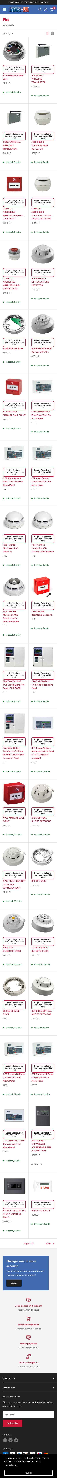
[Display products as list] (52, 33)
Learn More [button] (11, 1465)
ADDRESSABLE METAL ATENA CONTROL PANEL (14, 1214)
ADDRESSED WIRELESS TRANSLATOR (38, 79)
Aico (5, 1085)
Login (8, 67)
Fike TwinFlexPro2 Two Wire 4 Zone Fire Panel (42, 684)
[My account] (45, 9)
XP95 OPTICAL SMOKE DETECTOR (41, 819)
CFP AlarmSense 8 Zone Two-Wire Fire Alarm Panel (41, 415)
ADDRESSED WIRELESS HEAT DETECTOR (39, 145)
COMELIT (35, 86)
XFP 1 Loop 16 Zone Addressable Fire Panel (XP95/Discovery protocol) (42, 753)
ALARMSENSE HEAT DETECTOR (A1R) (41, 350)
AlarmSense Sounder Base (13, 77)
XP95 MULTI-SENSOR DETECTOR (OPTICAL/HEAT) (14, 884)
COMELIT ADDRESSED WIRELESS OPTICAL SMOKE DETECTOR (41, 213)
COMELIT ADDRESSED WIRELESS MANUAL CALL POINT (13, 213)
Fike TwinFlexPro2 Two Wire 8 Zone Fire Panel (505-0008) (13, 684)
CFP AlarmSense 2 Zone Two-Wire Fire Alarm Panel (41, 481)
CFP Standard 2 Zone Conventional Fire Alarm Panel (13, 1144)
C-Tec (34, 423)
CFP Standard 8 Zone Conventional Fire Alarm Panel (13, 1077)
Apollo (6, 83)
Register (16, 67)
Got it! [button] (28, 1473)
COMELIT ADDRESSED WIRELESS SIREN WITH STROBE (12, 283)
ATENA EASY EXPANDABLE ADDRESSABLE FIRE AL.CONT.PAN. (41, 1145)
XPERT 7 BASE (38, 881)
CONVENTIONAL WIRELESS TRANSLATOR (12, 145)
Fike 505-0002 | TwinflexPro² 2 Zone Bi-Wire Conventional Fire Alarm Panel (13, 753)
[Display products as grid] (48, 33)
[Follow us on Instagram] (16, 1440)
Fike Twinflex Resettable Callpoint (41, 613)
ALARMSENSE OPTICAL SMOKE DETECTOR (40, 282)
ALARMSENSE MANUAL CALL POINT (14, 413)
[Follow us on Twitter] (10, 1440)
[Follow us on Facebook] (5, 1440)
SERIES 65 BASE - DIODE (12, 1013)
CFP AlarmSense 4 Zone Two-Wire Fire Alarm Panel (13, 481)
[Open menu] (4, 9)
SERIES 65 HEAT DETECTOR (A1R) (40, 949)
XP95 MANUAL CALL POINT (13, 819)
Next (48, 1243)
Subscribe (12, 1423)
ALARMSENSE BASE (13, 348)
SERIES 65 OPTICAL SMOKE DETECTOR (41, 1013)
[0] (51, 9)
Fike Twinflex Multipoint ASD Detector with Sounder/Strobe (11, 616)
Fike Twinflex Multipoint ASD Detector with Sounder (42, 548)
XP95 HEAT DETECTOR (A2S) (12, 949)
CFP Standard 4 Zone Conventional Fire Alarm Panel (42, 1077)
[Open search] (40, 9)
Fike (5, 556)
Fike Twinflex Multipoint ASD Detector (10, 548)
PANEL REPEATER (40, 1210)
